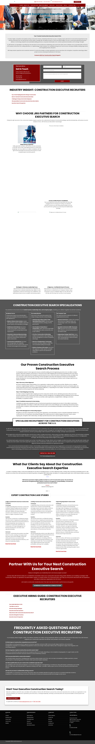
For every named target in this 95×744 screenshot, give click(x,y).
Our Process (34, 5)
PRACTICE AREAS (43, 5)
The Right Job (51, 723)
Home (21, 5)
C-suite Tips (50, 717)
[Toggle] (10, 95)
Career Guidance (51, 715)
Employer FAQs (8, 717)
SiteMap (7, 723)
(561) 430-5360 (39, 1)
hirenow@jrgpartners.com (57, 1)
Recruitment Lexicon (31, 725)
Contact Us (72, 5)
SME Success (29, 723)
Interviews (50, 721)
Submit (62, 81)
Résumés (50, 719)
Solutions (59, 5)
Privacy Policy (8, 719)
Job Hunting (50, 725)
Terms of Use (8, 721)
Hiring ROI (29, 721)
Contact (7, 715)
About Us (26, 5)
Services (52, 5)
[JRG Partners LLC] (18, 2)
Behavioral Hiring (30, 717)
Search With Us (30, 715)
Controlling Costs (30, 719)
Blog (65, 5)
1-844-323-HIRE (46, 1)
